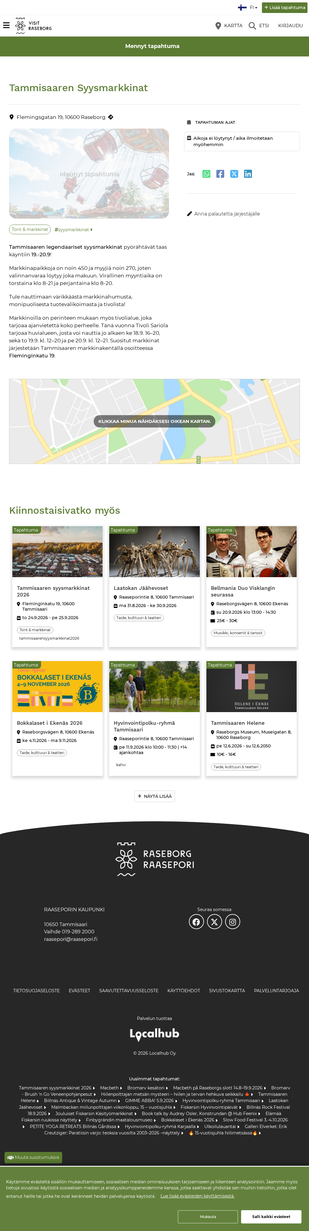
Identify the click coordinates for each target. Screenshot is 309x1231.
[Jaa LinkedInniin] (248, 174)
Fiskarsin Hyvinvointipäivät (210, 1107)
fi (253, 5)
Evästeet (79, 990)
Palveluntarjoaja (276, 990)
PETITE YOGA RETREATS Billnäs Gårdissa (73, 1126)
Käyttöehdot (183, 990)
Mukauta (208, 1216)
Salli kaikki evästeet (271, 1216)
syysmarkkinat (73, 229)
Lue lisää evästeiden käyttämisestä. (197, 1196)
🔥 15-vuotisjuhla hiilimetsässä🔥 (224, 1133)
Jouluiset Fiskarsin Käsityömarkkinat (95, 1113)
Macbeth (110, 1088)
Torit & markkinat (30, 229)
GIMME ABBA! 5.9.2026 (150, 1100)
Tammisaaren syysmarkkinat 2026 (56, 1088)
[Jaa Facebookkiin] (220, 174)
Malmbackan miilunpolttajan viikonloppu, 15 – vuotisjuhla (112, 1107)
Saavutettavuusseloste (128, 990)
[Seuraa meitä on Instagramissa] (232, 921)
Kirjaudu (290, 25)
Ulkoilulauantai (220, 1126)
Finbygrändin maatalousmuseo (120, 1120)
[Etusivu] (33, 25)
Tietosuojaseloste (36, 990)
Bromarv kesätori (146, 1088)
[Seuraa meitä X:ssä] (214, 921)
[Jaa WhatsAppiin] (206, 174)
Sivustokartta (227, 990)
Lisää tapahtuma (287, 7)
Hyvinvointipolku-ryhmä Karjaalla (161, 1126)
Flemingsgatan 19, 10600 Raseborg (61, 117)
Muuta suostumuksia (37, 1157)
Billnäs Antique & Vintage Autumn (81, 1100)
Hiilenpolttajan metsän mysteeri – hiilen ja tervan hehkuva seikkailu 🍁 (176, 1094)
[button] (242, 214)
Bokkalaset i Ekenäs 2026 (188, 1120)
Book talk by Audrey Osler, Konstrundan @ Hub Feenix (200, 1113)
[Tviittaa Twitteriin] (234, 174)
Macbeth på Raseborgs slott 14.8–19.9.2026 (218, 1088)
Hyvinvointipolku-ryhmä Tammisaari (222, 1100)
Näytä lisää (158, 796)
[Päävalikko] (6, 25)
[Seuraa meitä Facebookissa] (196, 921)
